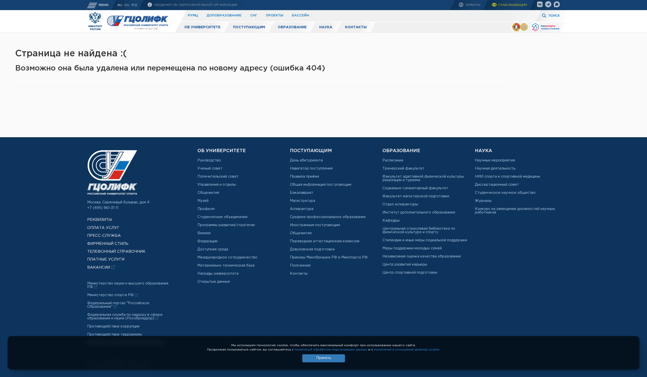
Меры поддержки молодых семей (412, 248)
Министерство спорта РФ (111, 295)
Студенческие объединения (222, 217)
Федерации (207, 241)
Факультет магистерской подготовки (415, 196)
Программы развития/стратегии (226, 225)
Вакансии (99, 267)
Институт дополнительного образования (418, 212)
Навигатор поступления (311, 168)
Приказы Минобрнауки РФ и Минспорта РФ (329, 257)
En (127, 5)
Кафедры (391, 220)
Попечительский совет (218, 176)
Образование (292, 27)
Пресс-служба (104, 235)
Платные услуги (105, 259)
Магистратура (302, 200)
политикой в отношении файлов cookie (406, 349)
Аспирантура (301, 208)
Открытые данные (213, 281)
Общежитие (208, 192)
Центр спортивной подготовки (409, 272)
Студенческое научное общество (505, 192)
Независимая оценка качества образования (421, 256)
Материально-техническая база (226, 265)
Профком (206, 208)
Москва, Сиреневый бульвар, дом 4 (118, 202)
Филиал (204, 233)
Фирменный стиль (107, 243)
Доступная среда (212, 249)
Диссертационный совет (497, 184)
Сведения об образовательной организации (195, 5)
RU (120, 5)
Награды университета (218, 273)
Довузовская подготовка (312, 249)
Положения (300, 265)
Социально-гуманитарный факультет (415, 188)
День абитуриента (306, 160)
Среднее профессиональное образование (328, 217)
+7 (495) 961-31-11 (102, 207)
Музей (203, 200)
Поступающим (249, 27)
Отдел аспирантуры (400, 204)
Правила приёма (304, 176)
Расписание (392, 160)
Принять (323, 358)
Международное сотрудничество (227, 257)
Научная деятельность (495, 168)
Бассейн (300, 15)
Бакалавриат (301, 192)
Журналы (483, 200)
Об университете (202, 27)
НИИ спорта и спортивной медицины (507, 176)
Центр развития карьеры (404, 264)
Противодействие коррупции (113, 326)
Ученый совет (209, 168)
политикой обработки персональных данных (331, 349)
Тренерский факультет (403, 168)
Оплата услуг (103, 227)
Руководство (209, 160)
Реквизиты (99, 219)
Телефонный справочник (116, 251)
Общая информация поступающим (320, 184)
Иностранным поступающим (315, 225)
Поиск (554, 15)
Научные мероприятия (495, 160)
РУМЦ (193, 15)
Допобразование (224, 15)
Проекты (274, 15)
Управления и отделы (216, 184)
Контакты (356, 27)
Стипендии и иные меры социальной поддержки (424, 240)
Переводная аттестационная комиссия (324, 241)
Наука (325, 27)
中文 (134, 5)
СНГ (253, 15)
